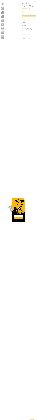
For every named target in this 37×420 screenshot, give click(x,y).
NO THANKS (18, 219)
